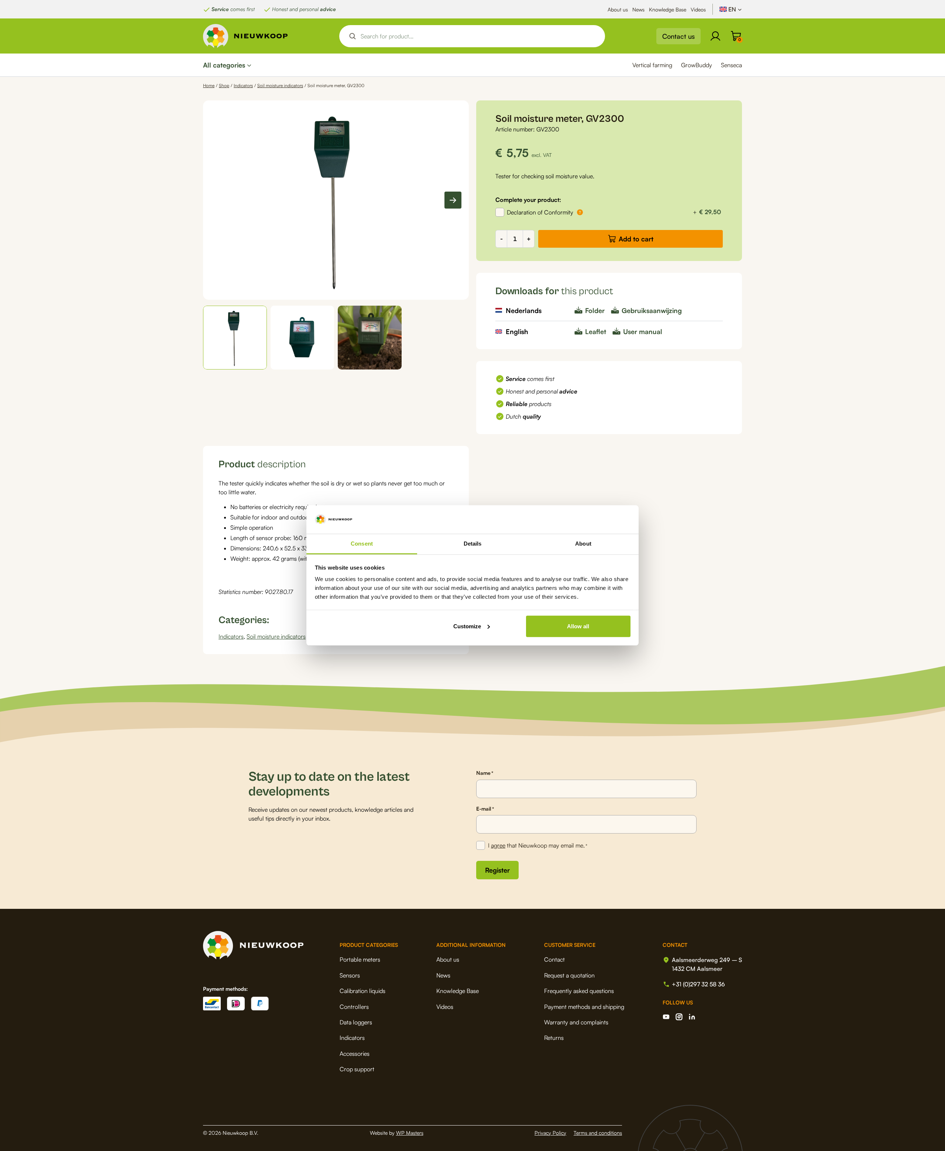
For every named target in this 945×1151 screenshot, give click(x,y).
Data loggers (356, 1022)
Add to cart (636, 239)
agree (498, 845)
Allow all (578, 626)
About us (618, 9)
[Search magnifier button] (352, 36)
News (638, 9)
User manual (642, 331)
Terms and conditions (598, 1133)
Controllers (354, 1006)
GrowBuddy (696, 65)
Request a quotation (569, 975)
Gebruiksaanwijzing (652, 310)
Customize (467, 626)
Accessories (355, 1053)
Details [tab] (473, 543)
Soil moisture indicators (280, 85)
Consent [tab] (362, 543)
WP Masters (409, 1133)
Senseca (731, 65)
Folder (595, 310)
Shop (224, 85)
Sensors (350, 975)
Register (497, 870)
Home (208, 85)
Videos (698, 9)
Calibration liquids (362, 990)
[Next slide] (452, 200)
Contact (554, 959)
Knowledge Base (667, 9)
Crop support (357, 1069)
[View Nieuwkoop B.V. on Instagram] (679, 1016)
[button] (235, 338)
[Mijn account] (715, 36)
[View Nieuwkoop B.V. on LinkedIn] (691, 1016)
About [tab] (583, 543)
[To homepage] (245, 36)
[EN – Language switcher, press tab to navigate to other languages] (730, 9)
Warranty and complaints (576, 1022)
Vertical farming (652, 65)
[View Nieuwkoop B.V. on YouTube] (666, 1016)
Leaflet (595, 331)
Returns (554, 1037)
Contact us (678, 36)
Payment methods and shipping (584, 1006)
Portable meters (360, 959)
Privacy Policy (550, 1133)
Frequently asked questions (579, 990)
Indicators (243, 85)
